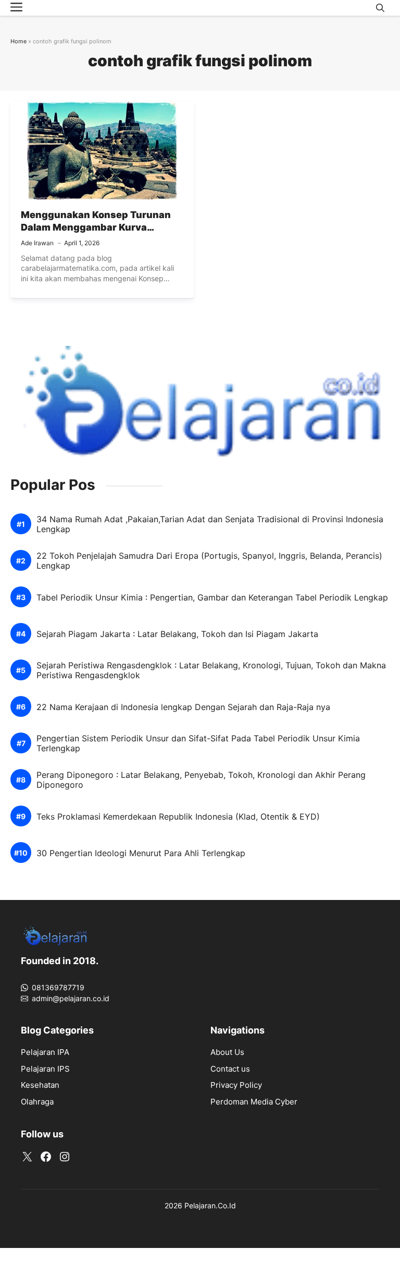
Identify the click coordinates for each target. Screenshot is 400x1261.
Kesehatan (40, 1085)
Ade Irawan (37, 243)
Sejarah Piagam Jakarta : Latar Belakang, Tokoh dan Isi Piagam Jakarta (177, 634)
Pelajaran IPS (45, 1069)
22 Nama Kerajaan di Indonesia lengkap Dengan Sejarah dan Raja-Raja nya (183, 707)
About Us (227, 1052)
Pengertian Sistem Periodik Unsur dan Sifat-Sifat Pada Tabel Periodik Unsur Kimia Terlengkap (198, 743)
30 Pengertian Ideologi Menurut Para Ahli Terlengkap (140, 853)
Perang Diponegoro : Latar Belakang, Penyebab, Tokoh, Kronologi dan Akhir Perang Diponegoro (201, 780)
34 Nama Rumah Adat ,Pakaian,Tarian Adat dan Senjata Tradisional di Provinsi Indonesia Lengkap (209, 524)
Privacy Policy (236, 1085)
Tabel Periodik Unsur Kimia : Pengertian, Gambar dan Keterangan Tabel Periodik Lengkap (212, 598)
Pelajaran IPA (45, 1052)
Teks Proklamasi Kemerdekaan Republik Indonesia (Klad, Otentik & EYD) (178, 817)
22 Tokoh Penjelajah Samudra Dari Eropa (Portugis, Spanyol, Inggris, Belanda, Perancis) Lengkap (209, 561)
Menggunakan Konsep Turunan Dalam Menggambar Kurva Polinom (96, 227)
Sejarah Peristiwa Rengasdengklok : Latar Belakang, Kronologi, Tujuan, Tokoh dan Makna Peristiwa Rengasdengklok (211, 670)
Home (18, 41)
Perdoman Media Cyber (253, 1102)
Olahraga (37, 1102)
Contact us (230, 1069)
